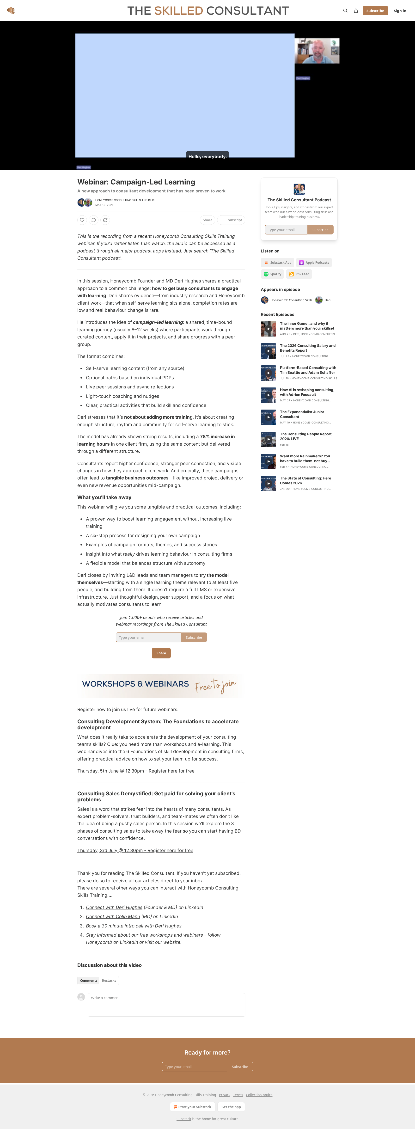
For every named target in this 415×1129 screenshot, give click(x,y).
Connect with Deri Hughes (114, 907)
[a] (268, 329)
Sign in (400, 10)
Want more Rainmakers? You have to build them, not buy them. (305, 458)
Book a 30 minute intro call (114, 926)
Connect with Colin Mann (113, 916)
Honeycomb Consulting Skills (118, 200)
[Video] (66, 90)
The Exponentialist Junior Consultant (302, 414)
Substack (184, 1119)
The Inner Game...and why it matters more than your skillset (307, 326)
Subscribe (375, 10)
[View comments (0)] (349, 95)
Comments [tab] (88, 980)
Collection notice (259, 1094)
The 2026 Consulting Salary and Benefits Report (308, 348)
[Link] (70, 497)
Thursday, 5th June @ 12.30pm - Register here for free (136, 771)
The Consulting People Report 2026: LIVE (306, 436)
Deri (151, 200)
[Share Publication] (356, 10)
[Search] (345, 10)
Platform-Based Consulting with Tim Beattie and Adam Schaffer (308, 370)
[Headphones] (66, 100)
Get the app (231, 1106)
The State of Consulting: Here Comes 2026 (305, 480)
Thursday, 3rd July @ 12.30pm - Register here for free (135, 850)
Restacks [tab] (109, 980)
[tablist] (98, 980)
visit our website (162, 942)
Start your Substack (194, 1106)
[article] (299, 328)
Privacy (224, 1094)
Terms (238, 1094)
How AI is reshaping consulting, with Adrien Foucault (307, 392)
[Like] (82, 220)
